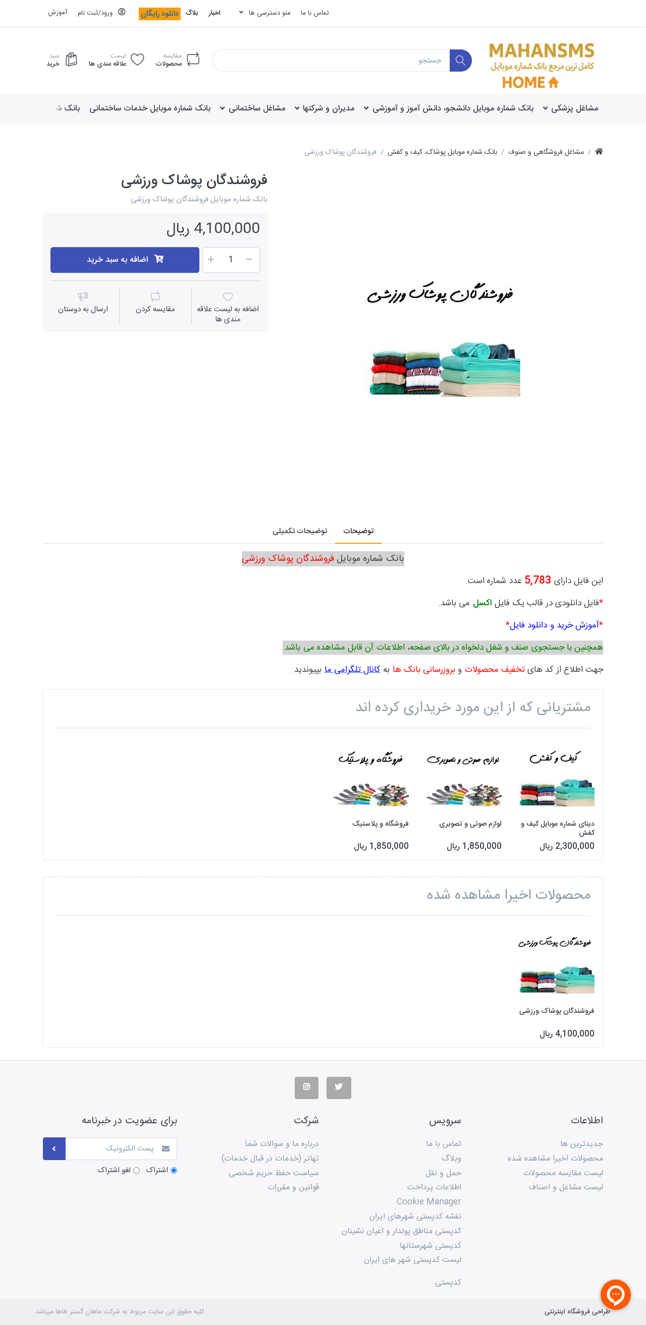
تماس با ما (315, 13)
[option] (443, 333)
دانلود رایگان (160, 14)
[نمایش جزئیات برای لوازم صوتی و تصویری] (463, 774)
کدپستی (448, 1283)
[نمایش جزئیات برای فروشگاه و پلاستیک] (370, 774)
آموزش (57, 12)
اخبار (214, 13)
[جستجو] (461, 60)
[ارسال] (54, 1148)
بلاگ (192, 13)
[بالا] (599, 152)
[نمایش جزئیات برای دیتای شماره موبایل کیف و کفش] (556, 774)
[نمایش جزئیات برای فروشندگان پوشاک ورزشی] (556, 962)
